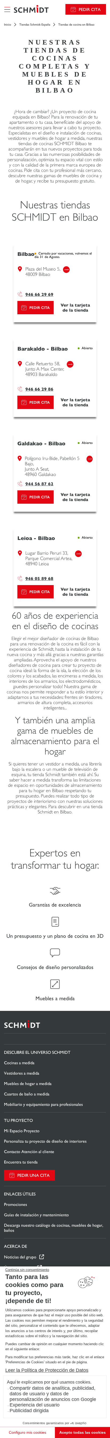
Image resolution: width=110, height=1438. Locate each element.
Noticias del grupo (20, 1257)
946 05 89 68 (39, 578)
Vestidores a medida (21, 1073)
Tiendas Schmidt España (34, 24)
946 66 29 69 (39, 294)
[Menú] (7, 9)
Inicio (7, 24)
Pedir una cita (33, 1175)
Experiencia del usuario (35, 1405)
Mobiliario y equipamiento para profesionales (43, 1104)
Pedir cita (90, 9)
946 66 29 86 (39, 389)
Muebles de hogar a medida (28, 1083)
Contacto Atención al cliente (29, 1151)
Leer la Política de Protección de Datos (46, 1370)
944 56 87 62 (39, 483)
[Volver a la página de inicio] (31, 9)
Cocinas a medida (19, 1062)
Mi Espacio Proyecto (22, 1130)
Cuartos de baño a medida (26, 1094)
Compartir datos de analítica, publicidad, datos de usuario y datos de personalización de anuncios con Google (53, 1393)
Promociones (15, 1204)
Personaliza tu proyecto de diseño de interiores (45, 1141)
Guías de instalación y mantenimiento (36, 1214)
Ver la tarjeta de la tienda (75, 308)
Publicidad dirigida (29, 1410)
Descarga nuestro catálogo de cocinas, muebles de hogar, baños (53, 1228)
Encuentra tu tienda (21, 1162)
